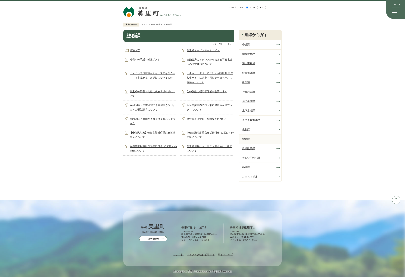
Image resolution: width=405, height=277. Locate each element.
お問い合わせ (153, 239)
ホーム (144, 24)
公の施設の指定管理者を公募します (207, 91)
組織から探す (156, 24)
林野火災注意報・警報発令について (207, 119)
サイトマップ (225, 254)
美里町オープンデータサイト (203, 50)
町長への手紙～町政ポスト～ (146, 59)
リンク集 (178, 254)
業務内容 (135, 50)
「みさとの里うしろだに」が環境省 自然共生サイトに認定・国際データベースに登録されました (210, 78)
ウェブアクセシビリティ (201, 254)
